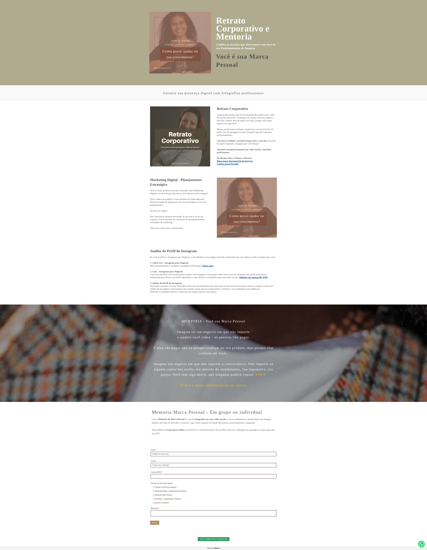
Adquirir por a (253, 277)
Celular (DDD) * (157, 472)
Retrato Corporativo (162, 503)
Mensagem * (155, 508)
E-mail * (154, 461)
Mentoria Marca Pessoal (163, 495)
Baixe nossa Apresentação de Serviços (235, 161)
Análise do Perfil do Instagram (165, 487)
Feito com (213, 548)
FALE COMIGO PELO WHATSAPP (213, 539)
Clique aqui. (208, 266)
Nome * (153, 450)
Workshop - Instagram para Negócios (168, 499)
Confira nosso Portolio (227, 164)
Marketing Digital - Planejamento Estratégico (171, 491)
